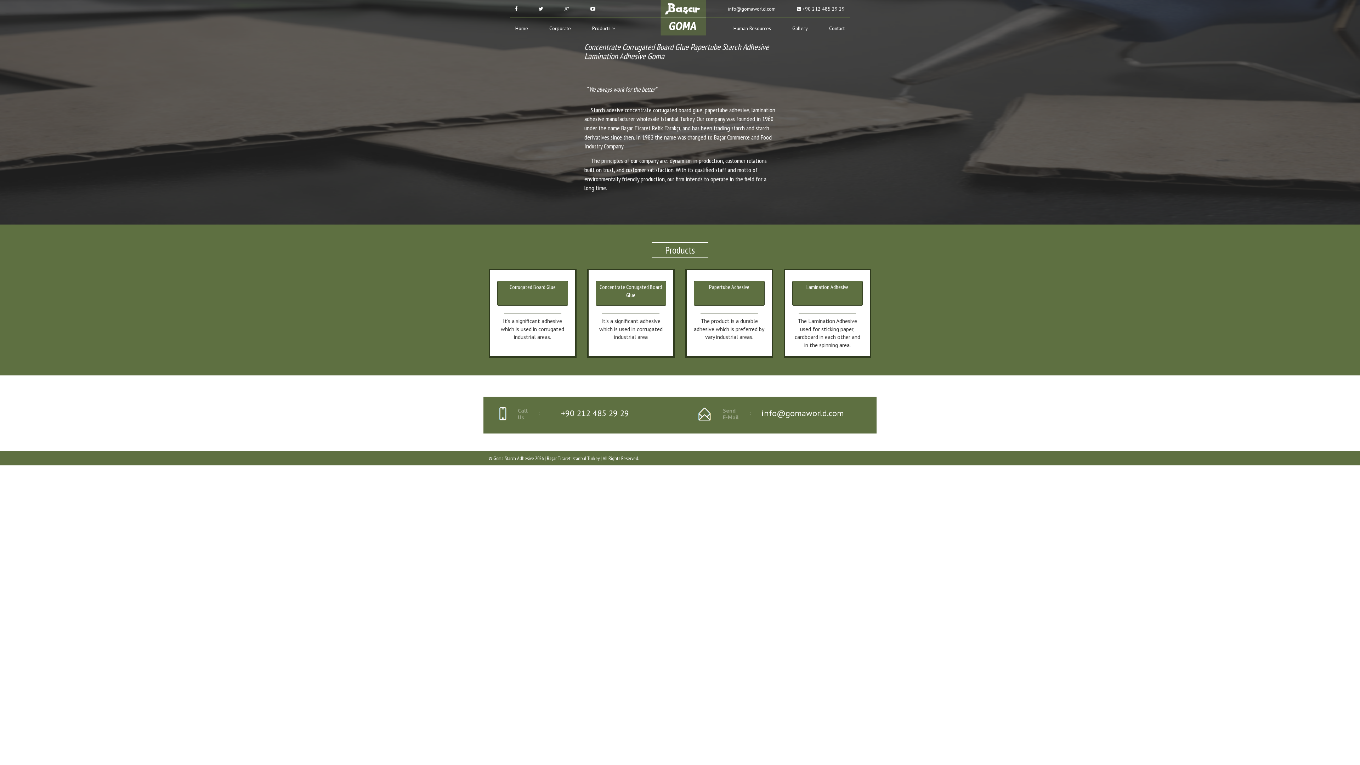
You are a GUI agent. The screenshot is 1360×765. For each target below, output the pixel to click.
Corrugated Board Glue (533, 286)
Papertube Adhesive (729, 286)
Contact (837, 28)
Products (602, 28)
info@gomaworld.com (751, 9)
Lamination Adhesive (827, 286)
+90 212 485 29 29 (823, 9)
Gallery (800, 28)
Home (521, 28)
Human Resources (752, 28)
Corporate (560, 28)
